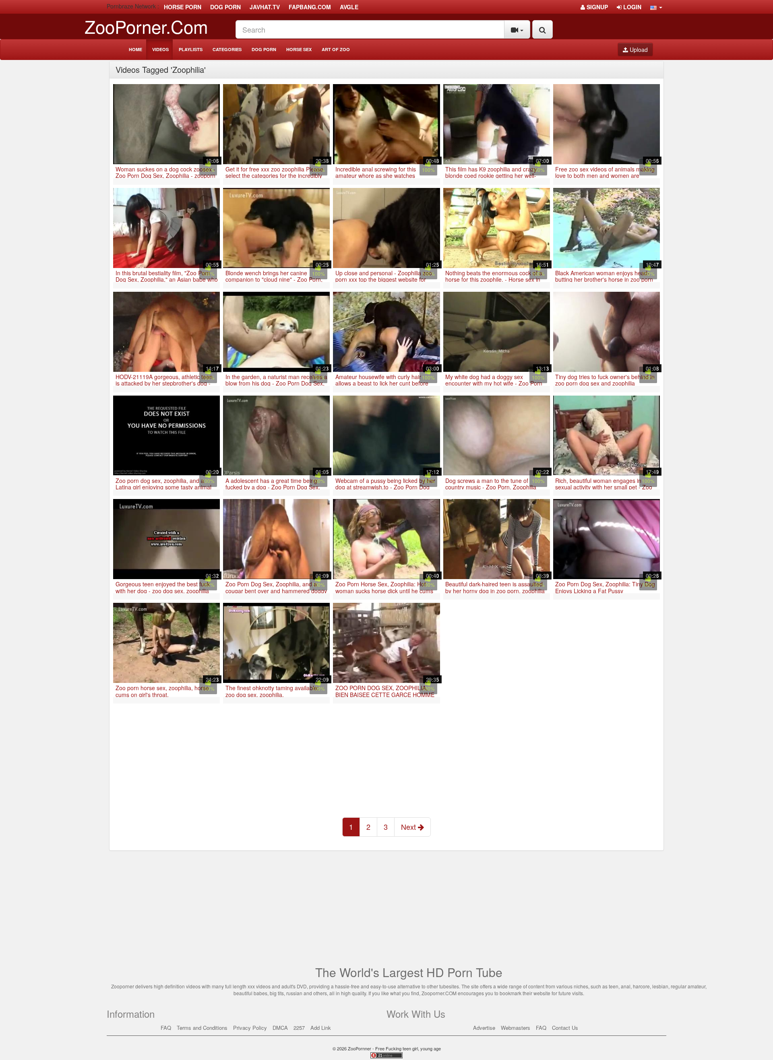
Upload (638, 49)
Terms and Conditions (202, 1027)
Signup (596, 7)
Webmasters (515, 1027)
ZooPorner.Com (146, 26)
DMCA (280, 1027)
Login (631, 7)
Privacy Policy (250, 1027)
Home (135, 49)
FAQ (166, 1027)
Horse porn (182, 7)
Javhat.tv (265, 7)
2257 (299, 1027)
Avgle (349, 7)
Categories (227, 49)
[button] (656, 7)
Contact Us (565, 1027)
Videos (160, 49)
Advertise (484, 1027)
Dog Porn (264, 49)
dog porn (225, 7)
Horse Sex (299, 49)
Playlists (191, 49)
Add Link (320, 1027)
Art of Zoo (336, 49)
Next (409, 826)
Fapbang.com (310, 7)
